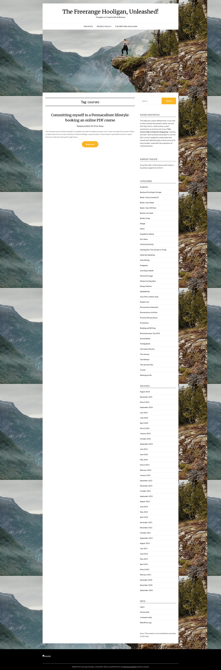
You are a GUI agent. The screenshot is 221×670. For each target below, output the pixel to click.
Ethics (142, 229)
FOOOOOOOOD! (147, 244)
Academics (144, 187)
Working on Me (146, 375)
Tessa (101, 126)
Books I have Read (147, 203)
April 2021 (144, 564)
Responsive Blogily (130, 667)
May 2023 (144, 460)
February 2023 (145, 470)
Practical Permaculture (148, 318)
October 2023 (145, 439)
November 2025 (146, 397)
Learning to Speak (147, 270)
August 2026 (145, 392)
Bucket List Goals (146, 213)
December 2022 (146, 481)
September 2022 (146, 496)
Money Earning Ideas (148, 281)
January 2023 (145, 475)
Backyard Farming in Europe (150, 192)
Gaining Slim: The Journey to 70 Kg (153, 250)
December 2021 (146, 522)
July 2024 (144, 413)
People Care (144, 302)
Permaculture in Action (148, 312)
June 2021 (144, 554)
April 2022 (144, 517)
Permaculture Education (149, 307)
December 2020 (146, 580)
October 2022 (145, 491)
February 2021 (145, 575)
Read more (90, 144)
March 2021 (144, 569)
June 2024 (144, 418)
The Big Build (145, 344)
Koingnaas (144, 265)
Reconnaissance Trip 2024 (150, 333)
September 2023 (146, 444)
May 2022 (144, 512)
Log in (142, 607)
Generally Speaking (147, 255)
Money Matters (146, 286)
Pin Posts (88, 26)
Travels (143, 370)
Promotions (144, 323)
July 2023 (144, 449)
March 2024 (144, 428)
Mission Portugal (146, 276)
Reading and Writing (148, 328)
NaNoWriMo (145, 291)
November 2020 (146, 585)
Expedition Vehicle (147, 234)
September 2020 (146, 590)
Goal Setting (144, 260)
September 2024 (146, 407)
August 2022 (145, 501)
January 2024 (145, 433)
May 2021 (144, 559)
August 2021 (145, 543)
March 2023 (144, 465)
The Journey (144, 354)
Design (142, 223)
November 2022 (146, 486)
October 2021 (145, 533)
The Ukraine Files (146, 365)
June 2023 (144, 454)
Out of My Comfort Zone (149, 297)
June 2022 (144, 507)
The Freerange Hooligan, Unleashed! (111, 11)
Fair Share (144, 239)
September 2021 (146, 538)
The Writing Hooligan (126, 26)
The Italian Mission (147, 349)
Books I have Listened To (149, 197)
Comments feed (146, 617)
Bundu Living (145, 218)
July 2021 (144, 548)
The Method (144, 359)
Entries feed (144, 612)
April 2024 (144, 423)
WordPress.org (145, 622)
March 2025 (144, 402)
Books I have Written (148, 208)
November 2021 (146, 528)
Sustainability (145, 338)
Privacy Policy (104, 26)
